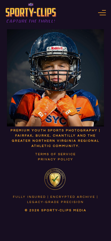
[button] (102, 12)
